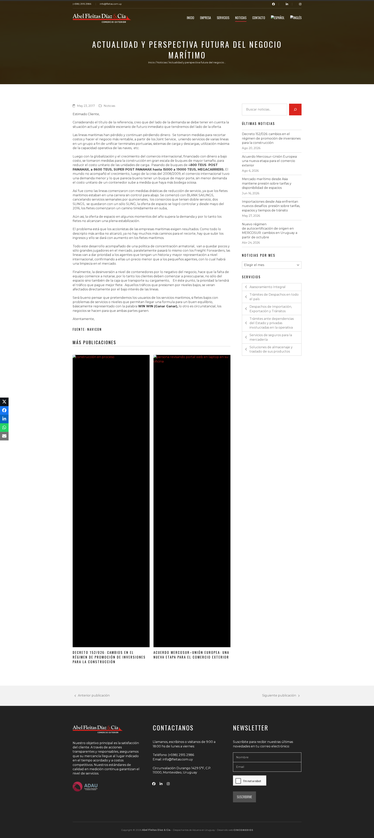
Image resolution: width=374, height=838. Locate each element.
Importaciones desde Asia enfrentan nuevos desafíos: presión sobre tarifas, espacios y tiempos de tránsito (271, 206)
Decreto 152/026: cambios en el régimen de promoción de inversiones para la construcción (109, 657)
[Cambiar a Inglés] (295, 18)
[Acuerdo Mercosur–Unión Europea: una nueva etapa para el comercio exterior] (191, 501)
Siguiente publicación (279, 696)
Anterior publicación (92, 696)
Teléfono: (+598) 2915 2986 (173, 755)
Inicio (151, 62)
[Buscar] (295, 109)
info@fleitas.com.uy (111, 4)
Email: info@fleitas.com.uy (173, 759)
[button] (4, 402)
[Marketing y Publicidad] (243, 830)
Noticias (162, 62)
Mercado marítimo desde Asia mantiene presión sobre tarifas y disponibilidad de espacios (266, 183)
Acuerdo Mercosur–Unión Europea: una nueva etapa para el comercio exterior (191, 654)
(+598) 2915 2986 (82, 4)
